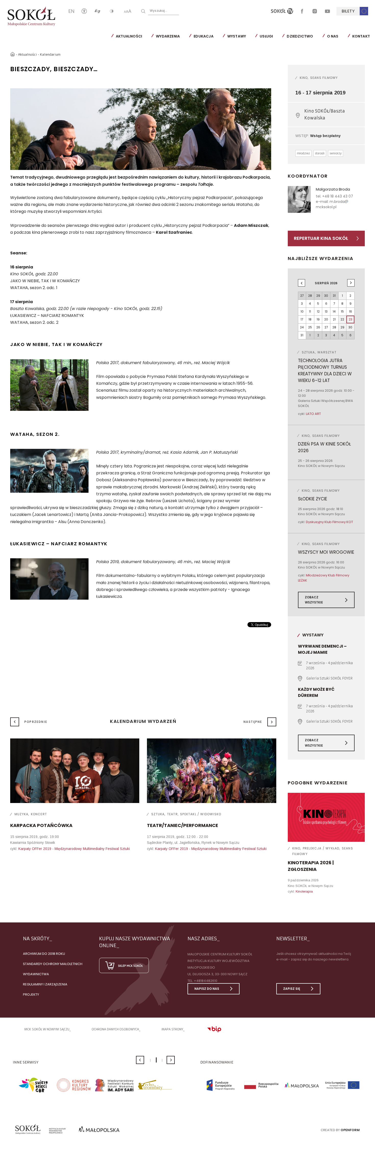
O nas (333, 36)
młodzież (303, 153)
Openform (350, 1130)
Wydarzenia (168, 36)
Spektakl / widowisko (200, 814)
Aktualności (129, 36)
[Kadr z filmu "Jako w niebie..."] (49, 386)
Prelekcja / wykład (321, 848)
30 (350, 327)
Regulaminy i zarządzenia (45, 984)
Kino (304, 78)
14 (334, 311)
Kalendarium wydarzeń (143, 721)
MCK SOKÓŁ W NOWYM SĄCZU (46, 1029)
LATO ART (313, 413)
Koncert (39, 814)
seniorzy (336, 153)
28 (334, 327)
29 (342, 327)
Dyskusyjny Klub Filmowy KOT (329, 522)
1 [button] (150, 1060)
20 (326, 319)
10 (302, 311)
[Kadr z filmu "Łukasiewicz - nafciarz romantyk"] (49, 580)
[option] (140, 129)
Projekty (31, 994)
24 (302, 327)
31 (302, 335)
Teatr (172, 814)
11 (310, 311)
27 (326, 327)
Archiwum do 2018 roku (44, 953)
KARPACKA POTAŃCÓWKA (41, 825)
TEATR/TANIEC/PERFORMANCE (182, 825)
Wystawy (236, 36)
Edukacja (204, 36)
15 (342, 311)
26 (318, 327)
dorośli (319, 153)
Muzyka (21, 814)
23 (350, 319)
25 (310, 327)
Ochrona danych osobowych (115, 1029)
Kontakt (361, 36)
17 (302, 319)
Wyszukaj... (158, 10)
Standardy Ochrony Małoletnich (52, 963)
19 (318, 319)
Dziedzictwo (300, 36)
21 (334, 319)
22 (342, 319)
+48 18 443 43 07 (337, 196)
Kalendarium (50, 54)
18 (309, 319)
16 (350, 311)
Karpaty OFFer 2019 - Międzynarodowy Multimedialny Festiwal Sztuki (74, 849)
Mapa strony (172, 1029)
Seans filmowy (324, 78)
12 (318, 311)
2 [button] (156, 1060)
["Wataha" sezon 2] (49, 472)
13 (326, 311)
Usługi (266, 36)
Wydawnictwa (36, 974)
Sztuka (158, 814)
